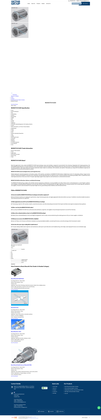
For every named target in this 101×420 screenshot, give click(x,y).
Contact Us (48, 3)
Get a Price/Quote (14, 104)
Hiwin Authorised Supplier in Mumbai (71, 388)
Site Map (54, 393)
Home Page (55, 386)
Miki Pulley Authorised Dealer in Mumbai (72, 391)
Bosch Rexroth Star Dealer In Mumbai (18, 99)
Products (38, 3)
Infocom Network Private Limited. (33, 418)
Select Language (84, 417)
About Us (33, 3)
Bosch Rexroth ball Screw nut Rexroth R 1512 (21, 365)
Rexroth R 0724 (14, 307)
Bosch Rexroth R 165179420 (17, 278)
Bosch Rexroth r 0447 (16, 331)
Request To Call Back (15, 96)
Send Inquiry (14, 94)
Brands (43, 3)
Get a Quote (85, 3)
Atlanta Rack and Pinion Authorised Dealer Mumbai (74, 389)
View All (66, 393)
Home (29, 3)
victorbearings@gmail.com (84, 0)
